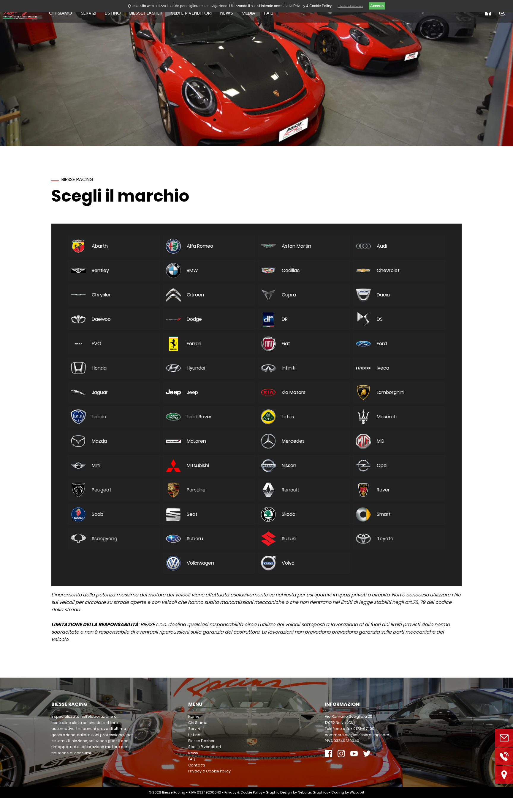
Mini (96, 465)
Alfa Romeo (200, 246)
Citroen (195, 294)
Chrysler (101, 294)
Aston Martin (296, 246)
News (226, 13)
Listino (113, 13)
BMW (192, 270)
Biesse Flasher (145, 13)
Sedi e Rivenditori (191, 13)
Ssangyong (104, 538)
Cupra (289, 294)
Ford (382, 343)
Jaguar (100, 392)
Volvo (288, 563)
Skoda (288, 514)
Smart (384, 514)
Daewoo (101, 319)
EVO (96, 343)
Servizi (88, 13)
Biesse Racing (173, 792)
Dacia (383, 294)
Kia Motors (293, 392)
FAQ (268, 13)
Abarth (100, 246)
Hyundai (196, 368)
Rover (383, 489)
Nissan (289, 465)
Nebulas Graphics (313, 792)
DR (285, 319)
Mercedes (293, 441)
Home (194, 716)
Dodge (194, 319)
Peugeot (101, 489)
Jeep (192, 392)
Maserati (387, 416)
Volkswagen (200, 563)
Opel (382, 465)
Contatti (196, 765)
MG (380, 441)
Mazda (99, 441)
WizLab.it (357, 792)
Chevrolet (388, 270)
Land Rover (199, 416)
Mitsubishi (198, 465)
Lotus (288, 416)
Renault (290, 489)
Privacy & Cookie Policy (209, 771)
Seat (192, 514)
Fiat (286, 343)
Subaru (195, 538)
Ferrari (194, 343)
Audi (382, 246)
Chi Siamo (60, 13)
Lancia (99, 416)
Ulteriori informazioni (350, 6)
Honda (99, 368)
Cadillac (291, 270)
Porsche (196, 489)
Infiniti (288, 368)
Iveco (383, 368)
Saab (97, 514)
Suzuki (289, 538)
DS (380, 319)
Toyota (385, 538)
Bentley (100, 270)
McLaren (196, 441)
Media (248, 13)
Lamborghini (390, 392)
